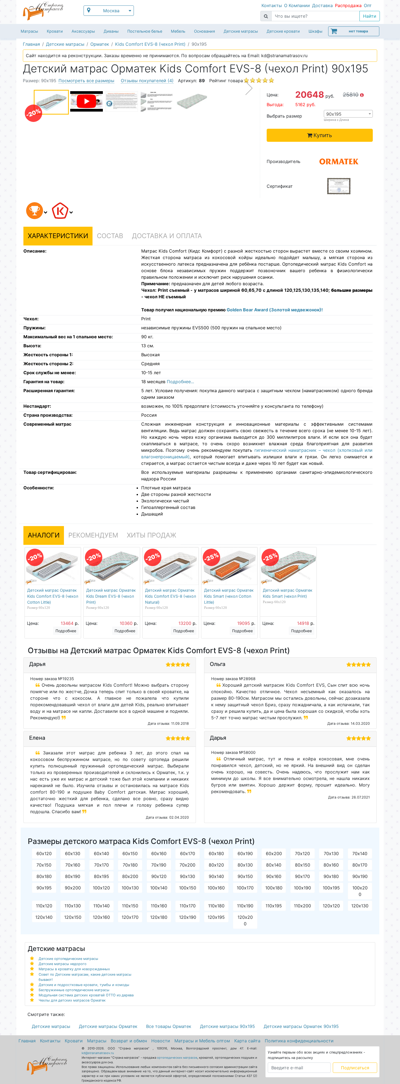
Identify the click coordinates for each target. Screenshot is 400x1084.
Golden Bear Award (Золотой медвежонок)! (275, 309)
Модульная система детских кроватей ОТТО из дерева (86, 995)
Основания (204, 31)
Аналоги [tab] (44, 535)
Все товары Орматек (168, 1026)
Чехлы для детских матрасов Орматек (72, 1000)
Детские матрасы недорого (63, 964)
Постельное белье (144, 31)
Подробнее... (180, 381)
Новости (160, 1040)
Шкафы (315, 31)
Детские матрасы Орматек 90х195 (301, 1026)
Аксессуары (83, 31)
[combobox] (348, 114)
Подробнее (66, 630)
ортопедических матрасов (177, 1058)
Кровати (55, 31)
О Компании (297, 5)
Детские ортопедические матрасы (68, 959)
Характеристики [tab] (58, 236)
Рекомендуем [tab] (93, 535)
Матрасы (29, 31)
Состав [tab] (110, 236)
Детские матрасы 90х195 (227, 1026)
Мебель (178, 31)
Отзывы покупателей (147, 80)
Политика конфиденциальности (299, 1040)
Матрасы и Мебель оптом (202, 1040)
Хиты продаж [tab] (151, 535)
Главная (27, 1040)
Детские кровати (283, 31)
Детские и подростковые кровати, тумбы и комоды (84, 985)
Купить (322, 135)
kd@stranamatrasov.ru (98, 1053)
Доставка (322, 5)
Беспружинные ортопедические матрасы (74, 990)
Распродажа (348, 5)
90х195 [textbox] (333, 114)
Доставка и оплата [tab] (167, 236)
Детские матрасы (241, 31)
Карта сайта (247, 1040)
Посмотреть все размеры (86, 80)
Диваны (111, 31)
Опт (368, 5)
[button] (35, 211)
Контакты (271, 5)
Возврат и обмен (129, 1040)
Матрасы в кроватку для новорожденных (74, 969)
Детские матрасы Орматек (108, 1026)
